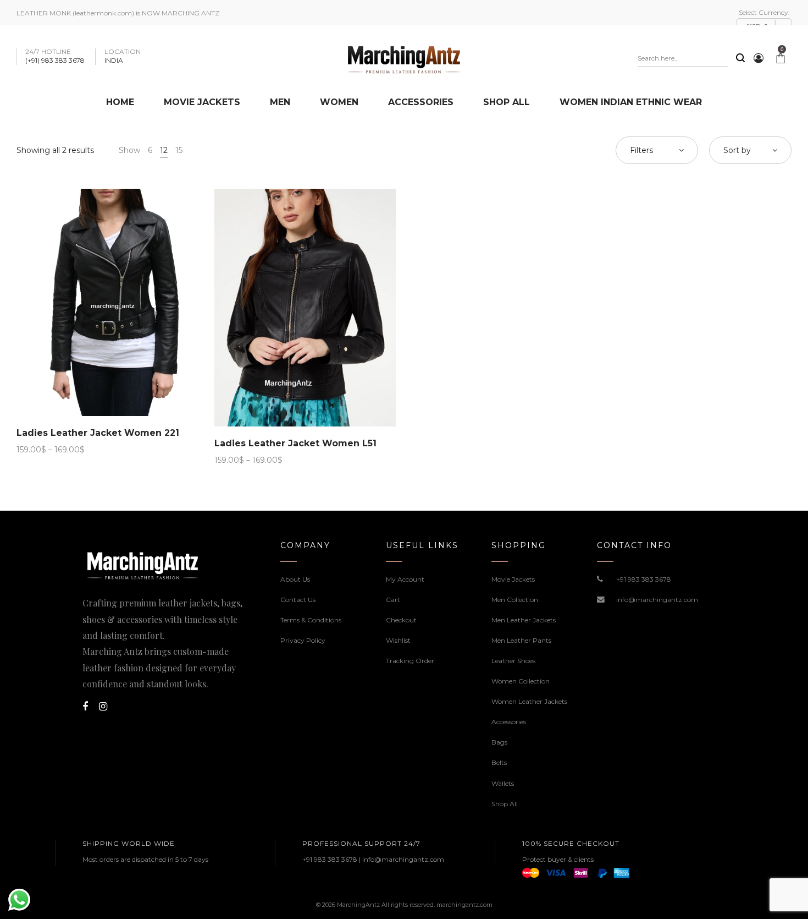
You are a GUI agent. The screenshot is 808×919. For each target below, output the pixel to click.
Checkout (401, 620)
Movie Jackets (513, 579)
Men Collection (514, 599)
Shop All (504, 804)
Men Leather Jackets (523, 620)
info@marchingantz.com (657, 599)
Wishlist (398, 640)
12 (164, 150)
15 (178, 150)
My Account (405, 579)
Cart (393, 599)
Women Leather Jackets (529, 701)
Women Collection (520, 681)
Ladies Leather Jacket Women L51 (295, 443)
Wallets (502, 783)
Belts (499, 762)
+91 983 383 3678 (643, 579)
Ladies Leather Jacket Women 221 (97, 433)
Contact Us (298, 599)
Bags (499, 742)
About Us (295, 579)
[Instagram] (103, 707)
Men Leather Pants (521, 640)
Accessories (508, 722)
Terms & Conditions (310, 620)
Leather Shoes (513, 661)
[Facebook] (85, 707)
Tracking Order (410, 661)
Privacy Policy (302, 640)
